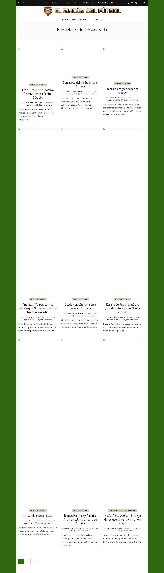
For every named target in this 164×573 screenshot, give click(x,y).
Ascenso (37, 3)
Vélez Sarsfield (129, 510)
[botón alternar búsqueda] (144, 3)
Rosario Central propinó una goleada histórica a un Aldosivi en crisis (122, 308)
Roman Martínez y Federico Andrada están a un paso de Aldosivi (80, 519)
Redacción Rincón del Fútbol (32, 103)
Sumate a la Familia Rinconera (74, 19)
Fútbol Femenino (88, 3)
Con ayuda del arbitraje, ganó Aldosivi (80, 84)
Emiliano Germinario (114, 528)
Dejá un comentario (44, 105)
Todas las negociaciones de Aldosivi (123, 90)
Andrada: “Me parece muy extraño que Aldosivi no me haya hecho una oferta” (38, 308)
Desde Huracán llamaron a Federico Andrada (80, 306)
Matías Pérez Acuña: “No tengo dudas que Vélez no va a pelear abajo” (122, 519)
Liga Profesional (24, 3)
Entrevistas (114, 510)
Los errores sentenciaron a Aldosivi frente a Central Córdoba (38, 93)
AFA (111, 3)
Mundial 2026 (103, 3)
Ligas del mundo (72, 3)
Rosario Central (122, 299)
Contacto (98, 19)
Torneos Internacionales (53, 3)
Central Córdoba (38, 84)
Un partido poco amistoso (38, 516)
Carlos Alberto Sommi (74, 91)
